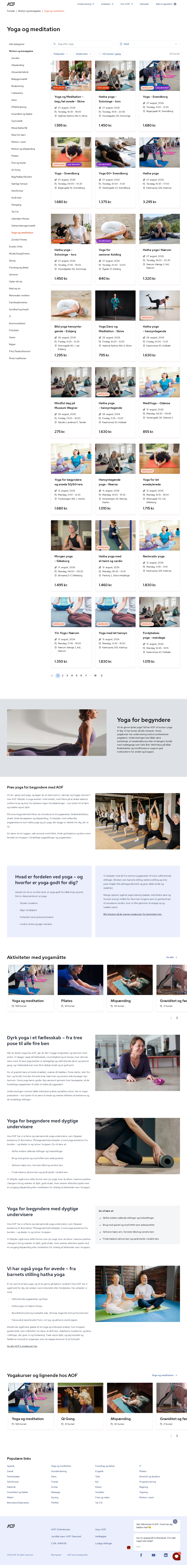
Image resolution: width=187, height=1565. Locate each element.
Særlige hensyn (19, 183)
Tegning (143, 1492)
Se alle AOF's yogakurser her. (22, 1346)
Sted (126, 44)
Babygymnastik (19, 79)
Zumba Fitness (19, 239)
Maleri (10, 1497)
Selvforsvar (17, 190)
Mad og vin (14, 288)
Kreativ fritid (15, 246)
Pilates (14, 155)
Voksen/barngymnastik (23, 225)
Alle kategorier (17, 44)
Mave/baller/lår (19, 127)
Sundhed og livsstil (19, 309)
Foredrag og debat (18, 267)
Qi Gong (15, 169)
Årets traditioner (17, 358)
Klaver (98, 1486)
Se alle (170, 957)
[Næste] (177, 1018)
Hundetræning (58, 1471)
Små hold (16, 197)
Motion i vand (18, 141)
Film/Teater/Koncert (20, 351)
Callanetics (17, 93)
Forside (11, 11)
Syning (54, 1497)
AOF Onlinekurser (60, 1529)
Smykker (99, 1492)
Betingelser (56, 1555)
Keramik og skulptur (149, 1476)
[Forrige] (171, 1018)
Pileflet (55, 1502)
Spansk (10, 1466)
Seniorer (13, 274)
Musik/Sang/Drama (19, 253)
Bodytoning (17, 86)
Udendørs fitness (20, 218)
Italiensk (11, 1486)
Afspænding (17, 65)
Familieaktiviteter (18, 302)
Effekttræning (18, 107)
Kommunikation (17, 323)
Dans (14, 100)
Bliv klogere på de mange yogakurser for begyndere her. (132, 914)
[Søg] (54, 43)
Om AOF (125, 4)
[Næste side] (100, 675)
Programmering (147, 1481)
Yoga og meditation (22, 232)
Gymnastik (17, 120)
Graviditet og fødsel (21, 113)
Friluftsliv (14, 330)
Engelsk (99, 1471)
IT (10, 316)
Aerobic (15, 58)
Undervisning (84, 4)
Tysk (97, 1476)
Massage (55, 1492)
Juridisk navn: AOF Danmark (66, 1536)
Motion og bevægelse (29, 11)
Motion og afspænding (23, 148)
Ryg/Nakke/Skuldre (21, 176)
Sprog (12, 260)
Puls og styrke (18, 162)
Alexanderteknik (19, 72)
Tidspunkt (58, 53)
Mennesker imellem (19, 295)
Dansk (10, 1471)
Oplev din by (15, 281)
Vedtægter (101, 1536)
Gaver (12, 337)
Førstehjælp (13, 1476)
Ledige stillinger (103, 1543)
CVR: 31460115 (58, 1543)
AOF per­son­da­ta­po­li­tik (77, 1555)
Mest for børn (18, 134)
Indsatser (106, 4)
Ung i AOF (100, 1529)
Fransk (54, 1481)
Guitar (54, 1486)
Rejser (12, 344)
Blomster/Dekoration (18, 1502)
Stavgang (16, 204)
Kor (97, 1481)
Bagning (143, 1486)
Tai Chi (15, 211)
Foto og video (102, 1497)
